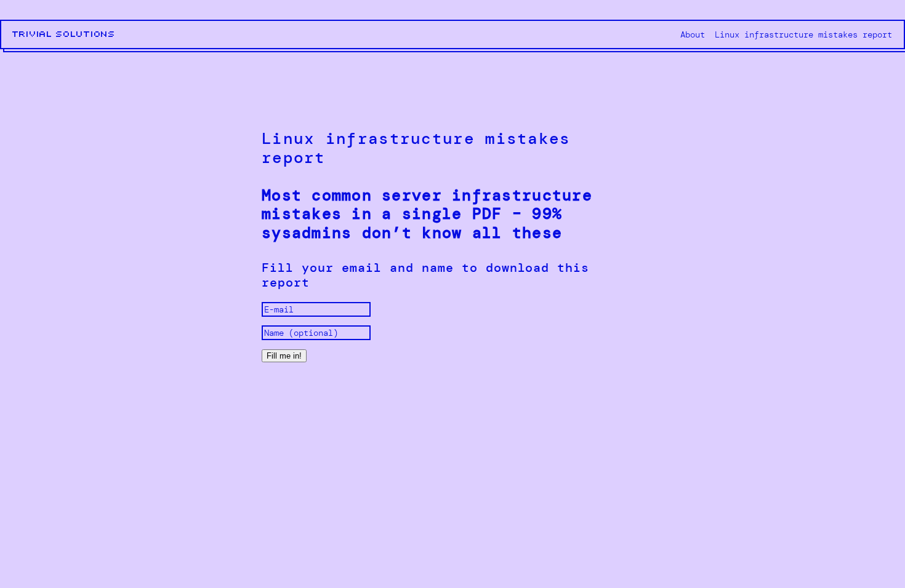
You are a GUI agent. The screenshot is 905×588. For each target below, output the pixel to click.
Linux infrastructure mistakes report (803, 34)
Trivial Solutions (64, 34)
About (692, 34)
